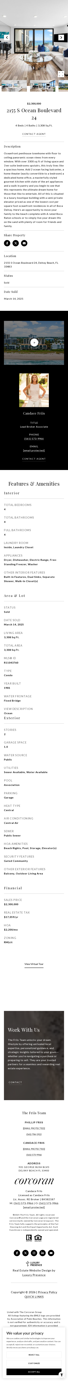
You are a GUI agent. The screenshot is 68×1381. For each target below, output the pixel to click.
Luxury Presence (34, 1275)
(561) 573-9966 (34, 438)
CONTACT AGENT (34, 458)
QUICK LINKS (34, 1296)
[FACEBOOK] (17, 1253)
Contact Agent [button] (34, 134)
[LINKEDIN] (42, 1253)
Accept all (34, 1372)
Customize (34, 1363)
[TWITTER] (25, 1253)
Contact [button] (15, 1082)
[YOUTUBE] (51, 1253)
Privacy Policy (47, 1292)
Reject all (34, 1355)
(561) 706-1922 (34, 1134)
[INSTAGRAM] (34, 1253)
